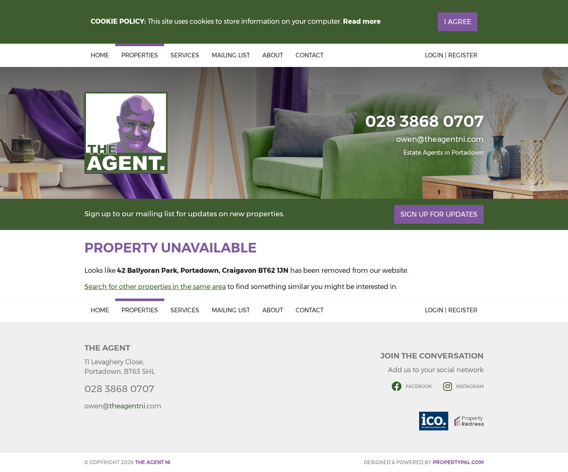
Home (100, 55)
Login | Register (451, 55)
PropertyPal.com (458, 462)
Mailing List (231, 55)
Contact (310, 55)
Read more (362, 21)
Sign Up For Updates (438, 214)
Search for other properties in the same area (155, 287)
